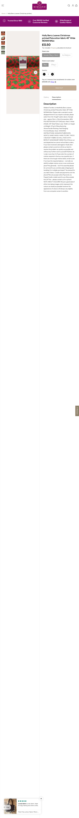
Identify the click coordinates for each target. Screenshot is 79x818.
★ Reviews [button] (77, 410)
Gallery (46, 97)
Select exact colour (48, 61)
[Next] (35, 72)
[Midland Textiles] (39, 5)
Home (4, 13)
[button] (3, 5)
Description (56, 97)
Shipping (54, 48)
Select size (45, 51)
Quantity (44, 70)
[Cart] (76, 5)
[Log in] (73, 5)
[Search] (69, 5)
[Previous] (10, 72)
